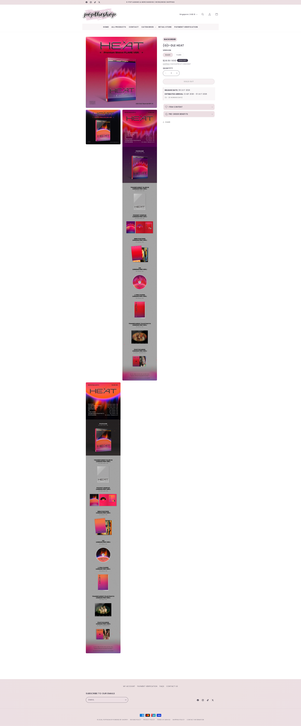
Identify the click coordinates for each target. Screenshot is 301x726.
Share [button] (167, 122)
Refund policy (135, 720)
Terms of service (163, 720)
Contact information (195, 720)
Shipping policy (179, 720)
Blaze (169, 55)
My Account (129, 686)
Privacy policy (149, 720)
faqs (162, 686)
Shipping (166, 64)
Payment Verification (147, 686)
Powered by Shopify (120, 720)
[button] (148, 27)
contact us (172, 686)
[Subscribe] (125, 700)
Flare (180, 55)
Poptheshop (107, 720)
